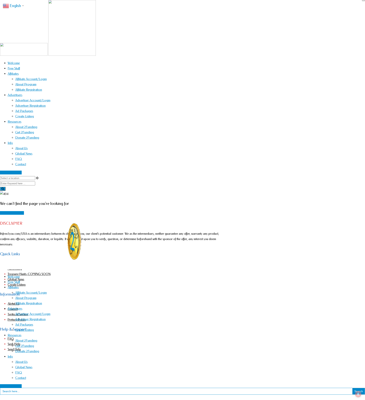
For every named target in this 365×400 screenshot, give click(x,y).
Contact (20, 164)
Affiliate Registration (28, 89)
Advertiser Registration (30, 105)
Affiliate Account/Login (31, 79)
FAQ (18, 159)
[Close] (363, 0)
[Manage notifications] (358, 394)
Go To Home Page (12, 213)
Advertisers (15, 95)
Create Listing (24, 116)
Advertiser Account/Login (32, 100)
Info (10, 143)
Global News (23, 153)
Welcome (14, 63)
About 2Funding (26, 127)
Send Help (14, 349)
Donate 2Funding (27, 137)
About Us (21, 148)
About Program (25, 84)
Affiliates (13, 74)
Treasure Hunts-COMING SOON (29, 274)
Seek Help (14, 344)
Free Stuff (14, 68)
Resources (14, 121)
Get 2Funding (24, 132)
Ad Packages (24, 111)
